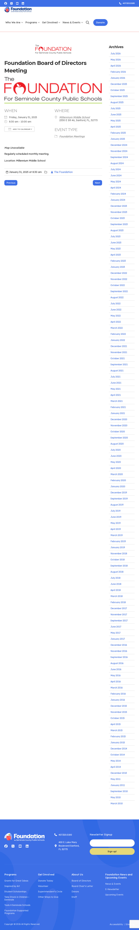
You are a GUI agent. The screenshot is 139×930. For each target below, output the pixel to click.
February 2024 (118, 193)
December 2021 (118, 346)
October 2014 (117, 754)
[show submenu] (22, 22)
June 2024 (115, 175)
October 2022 (117, 285)
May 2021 (115, 389)
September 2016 (119, 657)
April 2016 (115, 681)
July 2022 (115, 303)
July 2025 (115, 108)
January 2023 (117, 267)
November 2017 (118, 614)
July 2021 (115, 376)
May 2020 (115, 462)
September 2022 (119, 291)
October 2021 (117, 358)
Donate (100, 22)
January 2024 (117, 199)
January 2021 (117, 413)
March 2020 (116, 474)
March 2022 (116, 328)
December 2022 (118, 273)
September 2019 (119, 498)
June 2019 (115, 517)
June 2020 (115, 456)
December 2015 (118, 706)
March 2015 (116, 730)
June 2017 (115, 626)
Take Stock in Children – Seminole (16, 898)
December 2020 (118, 419)
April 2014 (115, 767)
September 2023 (119, 224)
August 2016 (116, 663)
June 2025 (115, 114)
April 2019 (115, 529)
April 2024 (115, 187)
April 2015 (115, 724)
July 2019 (115, 510)
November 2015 (118, 712)
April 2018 (115, 590)
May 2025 (115, 120)
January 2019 (117, 547)
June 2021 (115, 382)
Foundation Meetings (72, 136)
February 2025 (118, 132)
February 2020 (118, 480)
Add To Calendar (21, 129)
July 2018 (115, 578)
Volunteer (43, 886)
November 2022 (118, 279)
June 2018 (115, 584)
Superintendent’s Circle (50, 891)
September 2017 (119, 620)
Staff (74, 897)
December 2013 (118, 773)
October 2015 (117, 718)
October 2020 (117, 431)
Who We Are (12, 22)
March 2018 (116, 596)
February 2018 (118, 602)
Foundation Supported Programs (16, 912)
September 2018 (119, 565)
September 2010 (119, 791)
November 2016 (118, 651)
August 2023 (116, 230)
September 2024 (119, 157)
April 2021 (115, 395)
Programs (31, 22)
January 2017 (117, 638)
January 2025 (117, 139)
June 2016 (115, 669)
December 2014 (118, 748)
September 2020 (119, 437)
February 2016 (118, 693)
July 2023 (115, 236)
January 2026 (117, 78)
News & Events (71, 22)
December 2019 (118, 492)
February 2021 (118, 407)
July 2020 (115, 449)
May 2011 (115, 779)
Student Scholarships (15, 891)
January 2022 (117, 340)
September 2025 (119, 96)
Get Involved (50, 22)
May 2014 (115, 760)
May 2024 (115, 181)
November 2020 (118, 425)
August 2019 (116, 504)
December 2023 (118, 206)
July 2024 (115, 169)
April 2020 (115, 468)
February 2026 (118, 71)
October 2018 (117, 559)
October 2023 (117, 218)
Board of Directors (81, 880)
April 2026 (115, 65)
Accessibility (116, 924)
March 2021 (116, 401)
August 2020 (117, 443)
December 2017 (118, 608)
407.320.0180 (65, 834)
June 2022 (115, 309)
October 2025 (117, 90)
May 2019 (115, 523)
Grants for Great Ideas (16, 880)
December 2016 (118, 645)
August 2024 (117, 163)
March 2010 (116, 803)
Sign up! (112, 851)
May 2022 (115, 315)
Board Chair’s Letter (82, 886)
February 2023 (118, 260)
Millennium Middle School (74, 117)
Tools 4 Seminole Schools (17, 905)
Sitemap (130, 924)
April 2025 (115, 126)
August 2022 (117, 297)
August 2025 (117, 102)
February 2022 (118, 334)
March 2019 (116, 535)
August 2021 (116, 370)
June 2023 (115, 242)
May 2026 (115, 59)
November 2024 (118, 151)
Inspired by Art (12, 886)
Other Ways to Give (48, 897)
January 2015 (117, 742)
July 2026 (115, 53)
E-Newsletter (112, 889)
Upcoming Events (114, 894)
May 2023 (115, 248)
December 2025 (118, 84)
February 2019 (118, 541)
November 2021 (118, 352)
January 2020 (117, 486)
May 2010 (115, 797)
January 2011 (117, 785)
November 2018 (118, 553)
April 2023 (115, 254)
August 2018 (117, 571)
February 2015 (118, 736)
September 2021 (119, 364)
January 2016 (117, 699)
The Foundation (63, 172)
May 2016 (115, 675)
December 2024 (118, 145)
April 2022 (115, 321)
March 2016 (116, 687)
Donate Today (45, 880)
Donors (75, 891)
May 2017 (115, 632)
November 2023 (118, 212)
